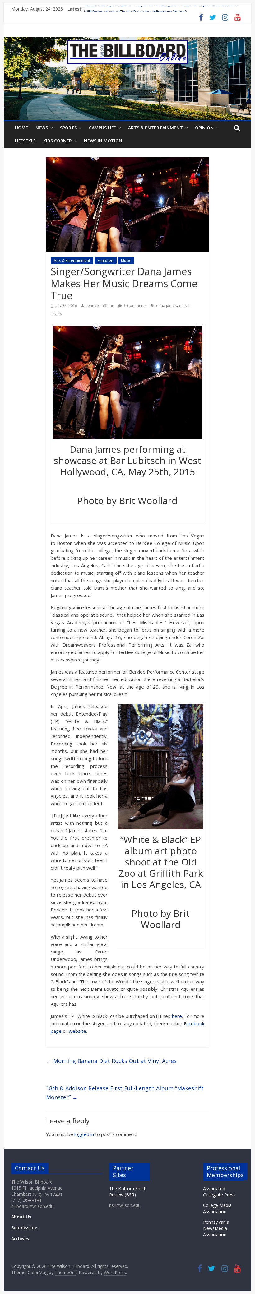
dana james (166, 305)
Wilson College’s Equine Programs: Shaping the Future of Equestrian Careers (160, 9)
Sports (68, 128)
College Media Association (217, 1208)
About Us (21, 1217)
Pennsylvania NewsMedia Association (216, 1228)
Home (21, 128)
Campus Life (102, 128)
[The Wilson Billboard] (127, 41)
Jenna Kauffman (101, 305)
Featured (106, 260)
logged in (84, 1134)
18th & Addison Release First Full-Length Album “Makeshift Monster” (125, 1092)
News (41, 128)
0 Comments (134, 305)
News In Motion (103, 141)
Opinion (204, 128)
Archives (20, 1238)
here (177, 1016)
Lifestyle (25, 141)
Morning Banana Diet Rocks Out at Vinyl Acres (111, 1060)
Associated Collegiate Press (219, 1191)
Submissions (24, 1228)
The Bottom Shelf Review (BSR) (127, 1191)
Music (126, 260)
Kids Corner (57, 141)
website (77, 1031)
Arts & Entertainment (155, 128)
